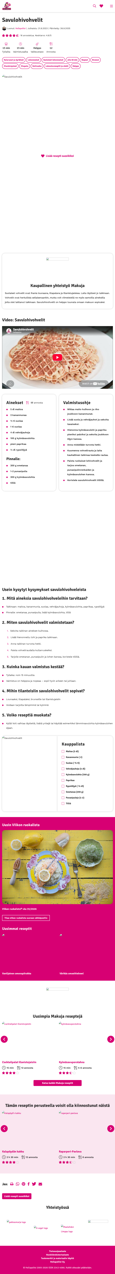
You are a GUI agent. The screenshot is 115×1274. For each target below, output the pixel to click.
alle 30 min (72, 60)
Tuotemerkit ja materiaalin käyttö (57, 1258)
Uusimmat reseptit (17, 928)
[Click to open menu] (111, 6)
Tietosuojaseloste (57, 1251)
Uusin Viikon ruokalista (21, 825)
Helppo (76, 66)
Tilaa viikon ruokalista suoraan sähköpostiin (25, 918)
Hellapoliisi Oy (57, 1261)
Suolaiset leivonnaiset (53, 60)
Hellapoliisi (20, 28)
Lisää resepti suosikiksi (16, 1196)
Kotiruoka (37, 66)
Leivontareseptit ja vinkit (57, 66)
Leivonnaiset (33, 60)
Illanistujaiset (10, 66)
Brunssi (95, 60)
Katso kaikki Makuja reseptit (57, 1083)
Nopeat (84, 60)
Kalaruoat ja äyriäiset (14, 60)
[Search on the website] (94, 6)
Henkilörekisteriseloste (57, 1254)
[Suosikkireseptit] (101, 6)
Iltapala (24, 66)
